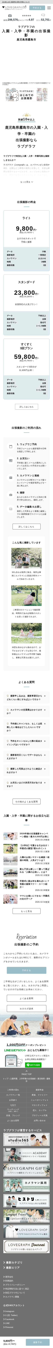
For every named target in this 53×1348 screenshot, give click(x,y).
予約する (37, 8)
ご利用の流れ (13, 1090)
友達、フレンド (13, 1115)
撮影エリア (13, 1267)
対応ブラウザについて (15, 1293)
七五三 (13, 1105)
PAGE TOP (27, 1074)
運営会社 (9, 1277)
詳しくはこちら (26, 407)
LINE (7, 1323)
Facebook (9, 1319)
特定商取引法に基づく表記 (17, 1289)
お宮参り (13, 1100)
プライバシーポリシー (15, 1285)
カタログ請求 (26, 1009)
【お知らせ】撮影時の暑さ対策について (16, 2)
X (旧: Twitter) (11, 1315)
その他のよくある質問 (26, 802)
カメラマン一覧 (13, 1095)
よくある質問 (26, 998)
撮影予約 (37, 1342)
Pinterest (9, 1327)
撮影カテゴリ (14, 1262)
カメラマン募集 (12, 1297)
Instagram (9, 1311)
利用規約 (9, 1281)
